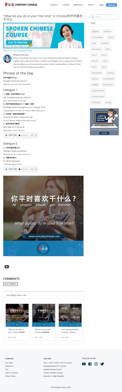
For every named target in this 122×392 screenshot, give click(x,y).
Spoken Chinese (98, 90)
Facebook (90, 364)
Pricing (66, 5)
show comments (10, 284)
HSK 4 (105, 61)
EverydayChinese (25, 50)
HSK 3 (104, 55)
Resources (47, 376)
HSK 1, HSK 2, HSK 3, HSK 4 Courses (57, 363)
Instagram (96, 364)
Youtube (84, 364)
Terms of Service (11, 373)
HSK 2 (94, 55)
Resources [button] (78, 5)
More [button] (90, 5)
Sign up (111, 5)
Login (101, 5)
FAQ (6, 369)
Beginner (95, 31)
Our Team (9, 363)
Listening (110, 73)
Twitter (102, 364)
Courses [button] (53, 5)
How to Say (96, 49)
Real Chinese (108, 84)
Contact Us (9, 366)
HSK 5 (94, 67)
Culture (110, 37)
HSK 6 (104, 67)
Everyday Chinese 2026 (62, 387)
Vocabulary (96, 102)
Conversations (97, 37)
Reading (95, 84)
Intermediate (97, 73)
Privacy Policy (10, 376)
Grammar (104, 43)
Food (94, 43)
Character (107, 31)
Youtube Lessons (56, 373)
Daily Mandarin (58, 376)
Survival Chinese (98, 96)
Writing (108, 102)
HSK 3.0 (95, 61)
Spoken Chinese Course (52, 369)
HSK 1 (108, 49)
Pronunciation (108, 79)
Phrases (95, 79)
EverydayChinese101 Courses (54, 366)
